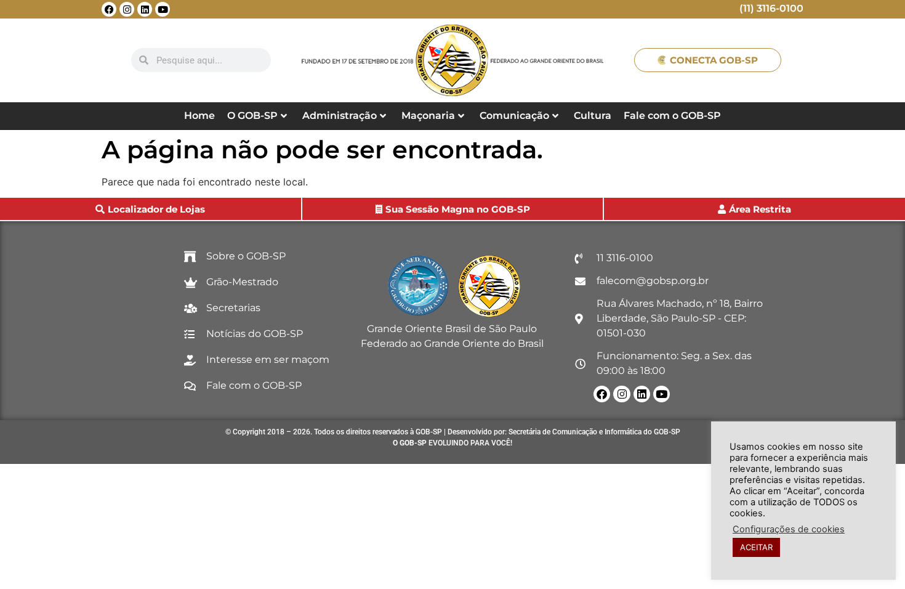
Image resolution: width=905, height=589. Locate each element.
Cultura (592, 115)
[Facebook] (109, 9)
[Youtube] (162, 9)
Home (199, 115)
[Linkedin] (144, 9)
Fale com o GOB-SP (672, 115)
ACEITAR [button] (756, 547)
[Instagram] (126, 9)
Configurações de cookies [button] (789, 529)
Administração (339, 115)
